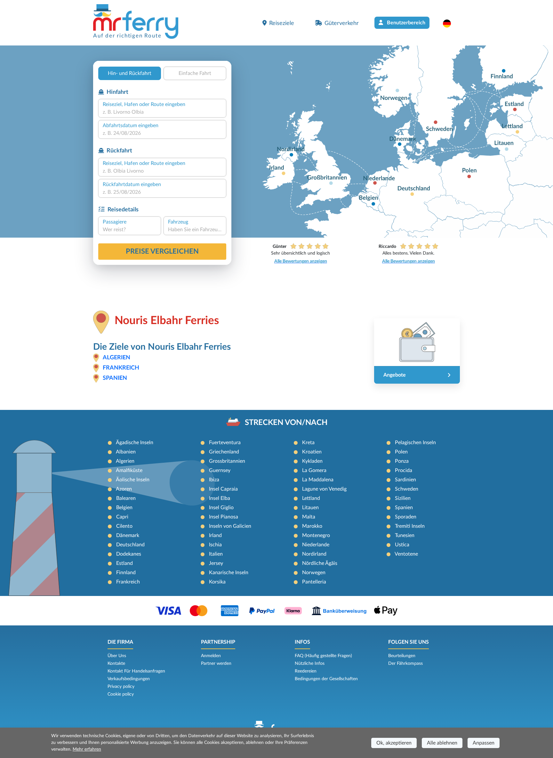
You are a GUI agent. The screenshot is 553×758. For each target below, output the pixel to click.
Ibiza (214, 479)
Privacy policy (121, 686)
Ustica (402, 544)
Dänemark (127, 535)
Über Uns (117, 656)
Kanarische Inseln (228, 572)
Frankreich (121, 368)
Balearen (126, 498)
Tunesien (404, 535)
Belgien (124, 507)
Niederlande (315, 544)
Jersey (216, 563)
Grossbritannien (227, 461)
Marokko (312, 526)
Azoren (124, 489)
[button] (450, 23)
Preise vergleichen (162, 251)
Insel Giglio (221, 507)
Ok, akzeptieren (394, 743)
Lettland (311, 498)
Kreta (308, 442)
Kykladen (312, 461)
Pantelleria (314, 581)
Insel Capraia (223, 489)
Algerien (116, 358)
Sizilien (403, 498)
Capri (122, 516)
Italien (216, 554)
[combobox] (162, 112)
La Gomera (314, 470)
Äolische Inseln (132, 479)
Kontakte (116, 663)
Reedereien (306, 671)
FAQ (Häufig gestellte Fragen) (323, 656)
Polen (401, 451)
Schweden (406, 489)
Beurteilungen (401, 656)
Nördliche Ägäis (319, 563)
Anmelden (211, 656)
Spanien (115, 378)
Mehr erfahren (87, 749)
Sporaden (405, 516)
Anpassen (483, 743)
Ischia (215, 544)
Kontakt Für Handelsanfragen (136, 671)
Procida (403, 470)
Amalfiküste (129, 470)
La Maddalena (317, 479)
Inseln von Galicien (230, 526)
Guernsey (219, 470)
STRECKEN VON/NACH (286, 423)
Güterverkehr (342, 23)
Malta (308, 516)
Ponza (402, 461)
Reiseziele (281, 23)
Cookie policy (121, 694)
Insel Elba (219, 498)
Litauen (310, 507)
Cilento (124, 526)
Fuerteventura (225, 442)
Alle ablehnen (442, 743)
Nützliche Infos (310, 663)
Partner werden (216, 663)
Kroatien (312, 451)
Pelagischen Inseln (415, 442)
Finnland (126, 572)
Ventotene (406, 554)
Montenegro (316, 535)
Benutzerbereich (405, 22)
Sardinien (405, 479)
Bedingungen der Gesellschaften (326, 679)
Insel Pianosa (223, 516)
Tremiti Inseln (410, 526)
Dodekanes (128, 554)
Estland (124, 563)
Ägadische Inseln (134, 442)
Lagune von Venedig (324, 489)
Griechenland (224, 451)
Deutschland (130, 544)
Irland (215, 535)
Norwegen (313, 572)
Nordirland (314, 554)
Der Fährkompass (405, 663)
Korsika (217, 581)
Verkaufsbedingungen (129, 679)
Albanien (126, 451)
